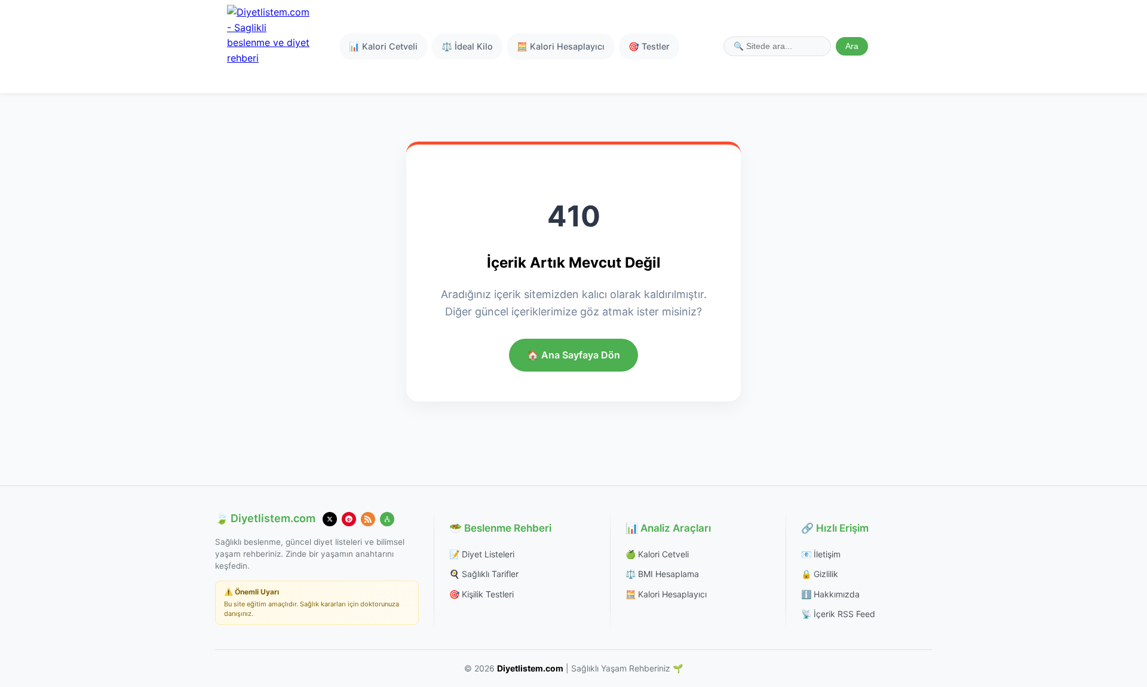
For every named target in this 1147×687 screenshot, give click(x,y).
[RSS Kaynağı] (368, 519)
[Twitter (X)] (330, 519)
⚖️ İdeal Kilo (467, 46)
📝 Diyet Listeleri (481, 554)
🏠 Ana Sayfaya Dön (573, 355)
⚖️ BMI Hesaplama (662, 574)
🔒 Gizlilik (819, 574)
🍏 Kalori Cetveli (657, 554)
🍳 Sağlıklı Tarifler (484, 574)
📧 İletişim (821, 554)
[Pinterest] (349, 519)
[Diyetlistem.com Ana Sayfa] (269, 46)
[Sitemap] (387, 519)
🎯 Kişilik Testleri (481, 594)
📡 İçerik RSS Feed (838, 614)
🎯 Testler (649, 46)
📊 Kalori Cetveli (383, 46)
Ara (851, 46)
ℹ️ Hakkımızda (830, 594)
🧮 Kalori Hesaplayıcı (561, 46)
